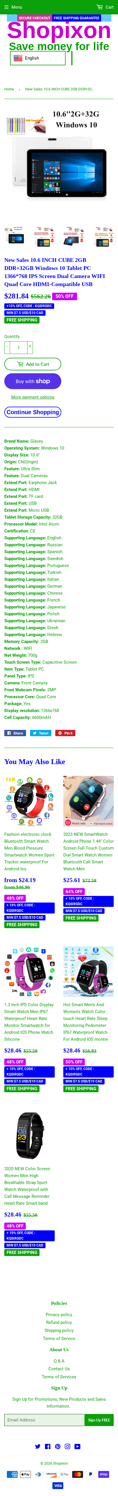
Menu (16, 7)
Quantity (12, 336)
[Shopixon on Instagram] (67, 1447)
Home (9, 89)
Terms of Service (59, 1338)
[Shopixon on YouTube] (77, 1447)
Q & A (59, 1361)
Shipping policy (59, 1330)
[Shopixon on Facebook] (48, 1447)
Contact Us (59, 1368)
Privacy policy (59, 1314)
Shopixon (60, 1463)
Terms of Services (59, 1376)
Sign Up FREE (99, 1420)
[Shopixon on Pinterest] (58, 1447)
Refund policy (59, 1322)
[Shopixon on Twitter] (38, 1447)
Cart (109, 7)
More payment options (32, 397)
